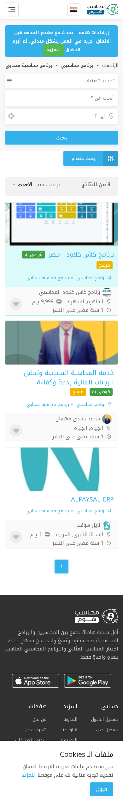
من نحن (40, 719)
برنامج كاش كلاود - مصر (81, 254)
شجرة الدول (36, 730)
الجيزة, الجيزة (89, 428)
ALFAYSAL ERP (92, 499)
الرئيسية (110, 65)
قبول (101, 789)
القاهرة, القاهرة (86, 301)
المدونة (70, 719)
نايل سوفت (89, 525)
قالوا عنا (69, 730)
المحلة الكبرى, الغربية (80, 534)
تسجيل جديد (106, 730)
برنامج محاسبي (91, 278)
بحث (61, 137)
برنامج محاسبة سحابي (47, 278)
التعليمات (68, 740)
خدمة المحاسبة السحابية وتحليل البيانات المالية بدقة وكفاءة (69, 377)
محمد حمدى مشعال (79, 419)
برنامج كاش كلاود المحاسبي (70, 292)
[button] (22, 184)
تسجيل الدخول (104, 719)
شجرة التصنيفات (31, 740)
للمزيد (53, 49)
